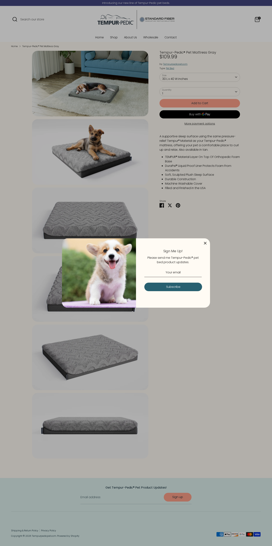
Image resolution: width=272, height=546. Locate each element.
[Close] (205, 243)
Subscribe (173, 287)
